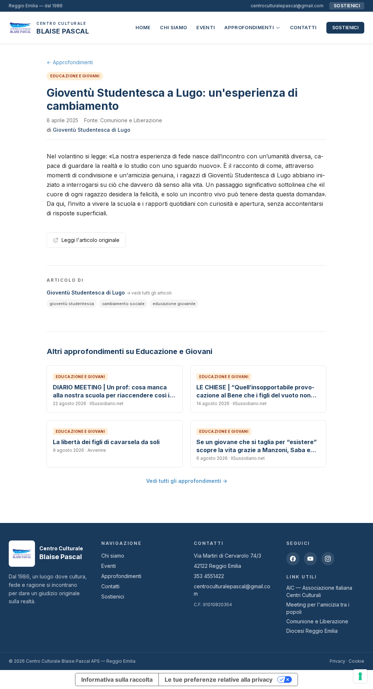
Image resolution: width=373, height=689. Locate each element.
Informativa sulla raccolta (117, 679)
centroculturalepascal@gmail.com (287, 5)
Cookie (356, 661)
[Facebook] (292, 558)
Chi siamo (173, 27)
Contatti (303, 27)
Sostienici (345, 27)
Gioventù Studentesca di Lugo (91, 130)
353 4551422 (209, 576)
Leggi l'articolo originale (90, 240)
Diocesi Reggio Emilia (312, 631)
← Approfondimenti (70, 62)
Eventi (205, 27)
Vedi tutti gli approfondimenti (186, 481)
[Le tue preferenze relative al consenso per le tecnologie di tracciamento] (360, 676)
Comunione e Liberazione (317, 621)
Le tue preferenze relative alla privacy (218, 679)
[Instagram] (327, 558)
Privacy (337, 661)
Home (143, 27)
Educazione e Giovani (74, 76)
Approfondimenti (249, 27)
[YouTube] (310, 558)
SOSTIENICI (347, 5)
